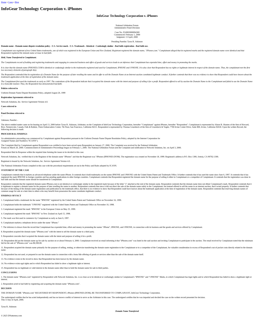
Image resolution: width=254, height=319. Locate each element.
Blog (17, 2)
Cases (10, 2)
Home (3, 2)
